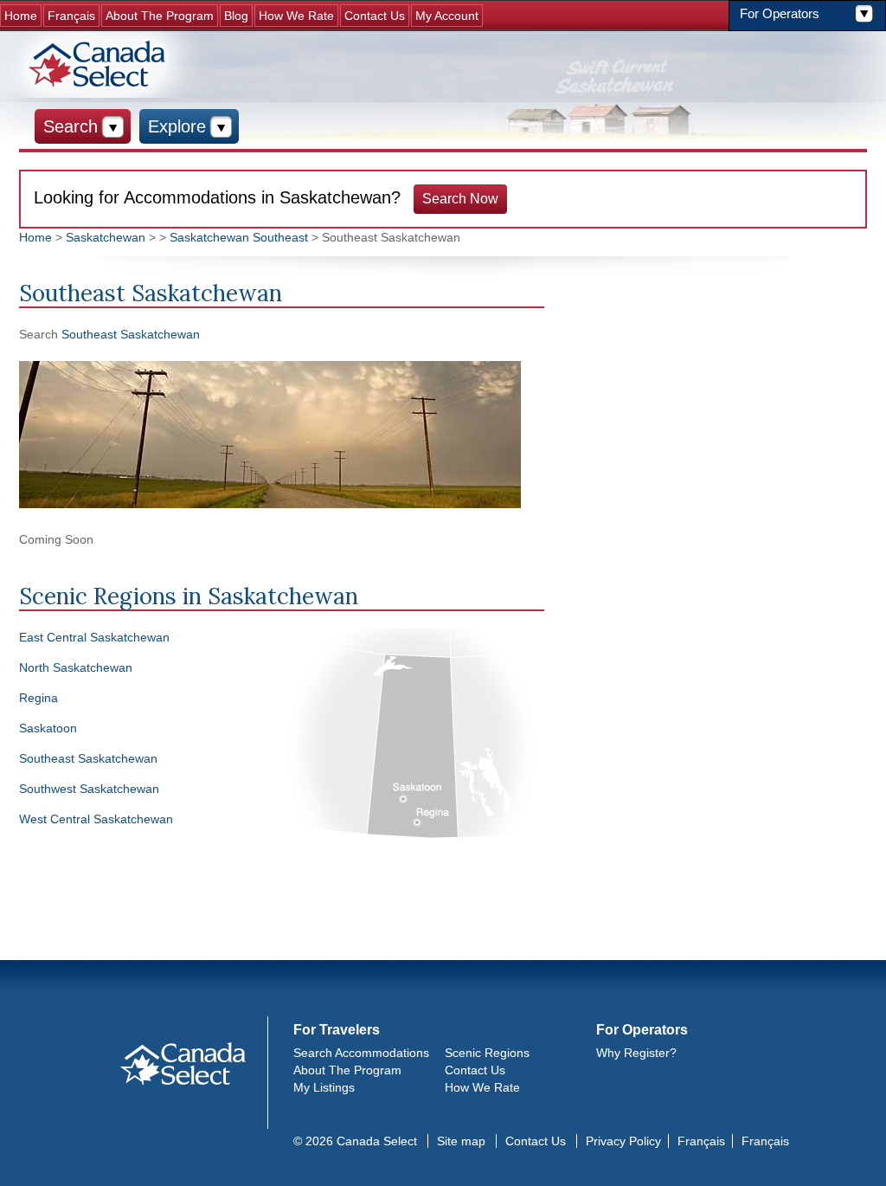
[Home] (99, 64)
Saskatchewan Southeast (239, 237)
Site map (461, 1141)
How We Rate (296, 16)
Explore (177, 126)
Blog (236, 16)
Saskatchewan (105, 237)
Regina (38, 698)
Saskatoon (48, 728)
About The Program (160, 16)
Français (71, 16)
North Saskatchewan (75, 667)
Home (20, 16)
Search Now (460, 198)
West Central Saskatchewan (96, 819)
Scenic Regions (487, 1053)
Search (70, 126)
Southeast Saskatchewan (130, 334)
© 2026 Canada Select (355, 1141)
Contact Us (374, 16)
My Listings (324, 1087)
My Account (446, 16)
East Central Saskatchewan (94, 637)
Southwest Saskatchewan (89, 789)
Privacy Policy (623, 1141)
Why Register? (636, 1053)
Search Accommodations (361, 1053)
